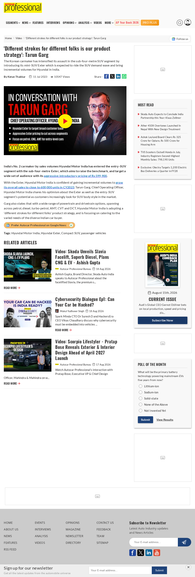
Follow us (182, 38)
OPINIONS (68, 23)
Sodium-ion (151, 392)
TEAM (100, 536)
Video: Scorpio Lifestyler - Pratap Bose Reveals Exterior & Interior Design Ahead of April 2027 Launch (86, 350)
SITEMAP (102, 543)
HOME (8, 523)
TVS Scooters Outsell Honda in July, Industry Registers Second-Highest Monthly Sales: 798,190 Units (161, 156)
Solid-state (151, 398)
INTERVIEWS (53, 23)
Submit (145, 419)
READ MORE (12, 288)
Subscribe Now (162, 320)
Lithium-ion (151, 386)
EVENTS (40, 523)
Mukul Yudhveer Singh (72, 311)
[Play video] (65, 121)
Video (19, 38)
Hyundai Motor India (25, 233)
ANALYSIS (84, 23)
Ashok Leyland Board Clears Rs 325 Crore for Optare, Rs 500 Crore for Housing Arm (161, 141)
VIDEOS (98, 23)
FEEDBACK (104, 529)
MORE (108, 23)
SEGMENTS (12, 23)
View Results (165, 419)
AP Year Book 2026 (127, 22)
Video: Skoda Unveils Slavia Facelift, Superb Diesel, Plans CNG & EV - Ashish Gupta (82, 257)
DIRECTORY (73, 543)
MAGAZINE (73, 529)
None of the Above (156, 404)
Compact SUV (70, 233)
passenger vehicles (93, 233)
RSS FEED (10, 549)
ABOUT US (11, 529)
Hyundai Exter (50, 233)
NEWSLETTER (74, 536)
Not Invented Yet (155, 410)
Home (8, 38)
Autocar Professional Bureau (75, 268)
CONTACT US (105, 523)
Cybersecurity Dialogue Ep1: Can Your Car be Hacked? (84, 302)
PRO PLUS (150, 22)
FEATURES (38, 23)
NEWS (25, 23)
